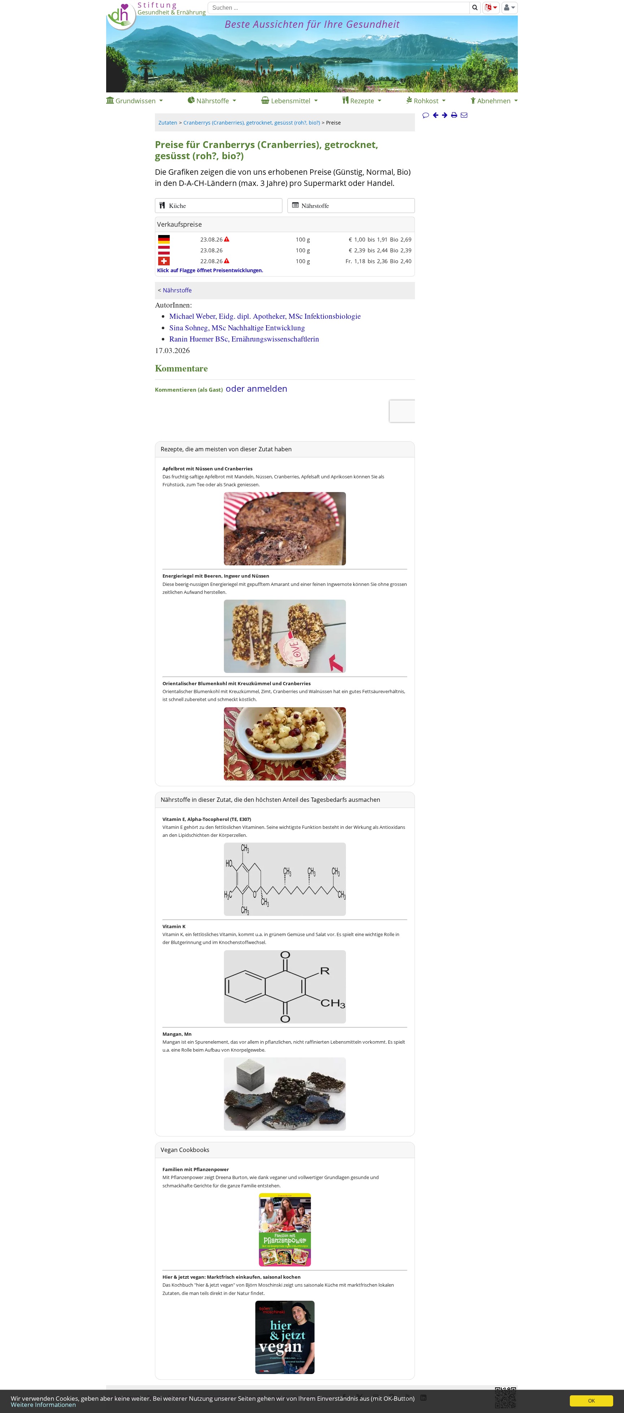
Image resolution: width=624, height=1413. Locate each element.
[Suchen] (475, 8)
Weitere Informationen (43, 1404)
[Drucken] (454, 115)
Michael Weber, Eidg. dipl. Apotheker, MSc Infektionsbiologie (265, 316)
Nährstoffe (177, 290)
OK (591, 1401)
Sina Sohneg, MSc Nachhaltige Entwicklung (237, 327)
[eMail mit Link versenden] (464, 115)
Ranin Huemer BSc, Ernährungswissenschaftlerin (244, 339)
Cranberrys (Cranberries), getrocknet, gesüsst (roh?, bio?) (251, 122)
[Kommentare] (426, 115)
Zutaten (168, 122)
